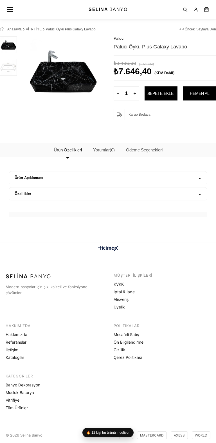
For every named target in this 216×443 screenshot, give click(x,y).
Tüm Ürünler (17, 407)
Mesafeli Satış (126, 334)
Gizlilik (119, 349)
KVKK (119, 284)
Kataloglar (15, 357)
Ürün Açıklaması (29, 178)
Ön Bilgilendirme (128, 342)
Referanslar (16, 342)
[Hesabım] (196, 10)
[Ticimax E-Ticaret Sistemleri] (108, 249)
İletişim (12, 349)
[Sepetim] (206, 10)
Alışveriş (121, 299)
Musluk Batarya (20, 392)
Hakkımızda (16, 334)
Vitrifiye (12, 400)
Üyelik (119, 307)
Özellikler (23, 194)
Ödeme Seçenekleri (144, 149)
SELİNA (108, 9)
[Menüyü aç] (10, 9)
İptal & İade (124, 291)
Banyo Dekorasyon (23, 384)
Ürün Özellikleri (68, 149)
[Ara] (185, 10)
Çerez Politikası (128, 357)
